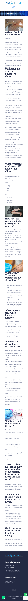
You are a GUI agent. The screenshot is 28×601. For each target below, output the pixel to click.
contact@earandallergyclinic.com (14, 571)
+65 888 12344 (12, 567)
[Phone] (3, 597)
